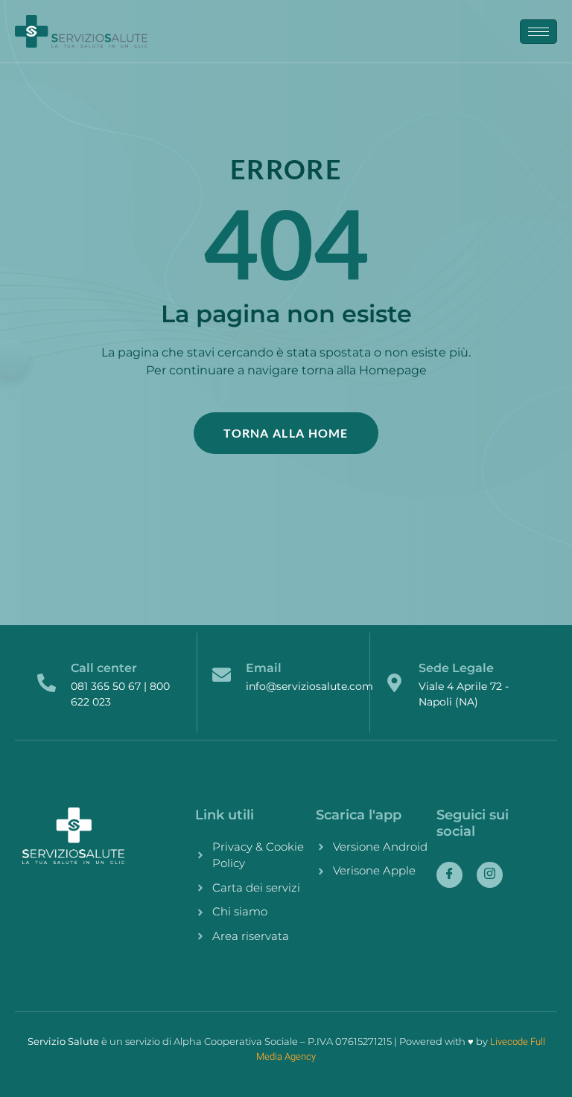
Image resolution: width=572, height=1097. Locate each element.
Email (264, 668)
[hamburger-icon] (538, 31)
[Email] (221, 674)
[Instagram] (490, 875)
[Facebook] (449, 875)
